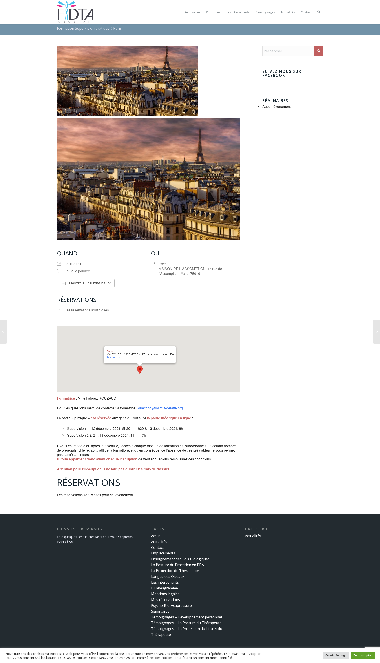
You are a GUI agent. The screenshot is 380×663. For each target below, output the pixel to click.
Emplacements (163, 553)
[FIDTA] (75, 12)
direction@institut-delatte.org (160, 408)
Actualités (159, 541)
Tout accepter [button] (363, 655)
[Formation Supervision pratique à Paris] (376, 332)
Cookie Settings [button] (335, 655)
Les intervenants (165, 582)
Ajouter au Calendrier (87, 283)
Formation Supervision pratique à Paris (89, 28)
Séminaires (160, 611)
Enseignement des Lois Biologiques (180, 559)
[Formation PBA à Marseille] (3, 332)
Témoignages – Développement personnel (186, 617)
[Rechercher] (318, 12)
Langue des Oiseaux (167, 576)
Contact (157, 547)
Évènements (113, 357)
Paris (162, 263)
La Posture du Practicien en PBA (177, 564)
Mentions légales (165, 593)
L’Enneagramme (164, 588)
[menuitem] (192, 12)
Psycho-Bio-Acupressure (171, 605)
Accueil (156, 535)
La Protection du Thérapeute (175, 570)
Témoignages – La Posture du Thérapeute (186, 622)
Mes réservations (165, 599)
